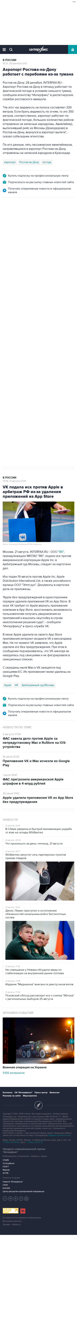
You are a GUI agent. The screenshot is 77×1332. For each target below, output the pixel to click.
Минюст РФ (28, 332)
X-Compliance (8, 1163)
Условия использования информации (22, 1217)
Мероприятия (30, 1095)
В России (9, 60)
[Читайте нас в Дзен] (5, 1198)
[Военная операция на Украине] (38, 1062)
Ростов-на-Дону (29, 162)
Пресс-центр (41, 1092)
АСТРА (5, 1173)
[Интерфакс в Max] (26, 1198)
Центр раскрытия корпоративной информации (23, 1191)
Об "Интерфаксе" (23, 1092)
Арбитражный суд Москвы (38, 685)
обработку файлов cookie (59, 1135)
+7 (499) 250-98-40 (11, 1142)
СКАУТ (6, 1166)
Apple (7, 685)
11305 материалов (14, 1072)
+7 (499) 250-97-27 (34, 1142)
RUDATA (6, 1188)
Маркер (6, 1170)
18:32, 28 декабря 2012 (15, 63)
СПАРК (6, 1160)
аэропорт (10, 162)
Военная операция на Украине (25, 1067)
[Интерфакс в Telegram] (10, 1198)
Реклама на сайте (12, 1095)
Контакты (7, 1092)
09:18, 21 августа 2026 (14, 481)
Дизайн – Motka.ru (12, 1224)
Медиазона (11, 332)
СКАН (5, 1185)
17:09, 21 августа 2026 (14, 216)
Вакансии (54, 1092)
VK (16, 685)
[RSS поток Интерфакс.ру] (21, 1198)
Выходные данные (12, 1221)
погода (46, 162)
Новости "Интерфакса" (13, 1182)
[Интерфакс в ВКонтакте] (15, 1198)
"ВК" (61, 552)
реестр (55, 240)
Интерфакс (38, 49)
